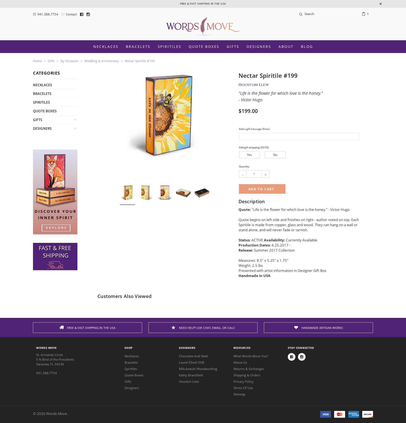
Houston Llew (189, 381)
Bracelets (42, 93)
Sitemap (239, 394)
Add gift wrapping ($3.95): (254, 147)
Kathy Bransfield (191, 375)
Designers (259, 46)
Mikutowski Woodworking (198, 369)
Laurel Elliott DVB (191, 362)
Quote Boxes (45, 111)
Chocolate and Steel (193, 356)
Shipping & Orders (246, 375)
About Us (240, 362)
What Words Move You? (250, 356)
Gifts (233, 46)
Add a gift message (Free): (254, 129)
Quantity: (244, 166)
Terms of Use (243, 388)
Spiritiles (41, 102)
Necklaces (42, 85)
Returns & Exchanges (248, 369)
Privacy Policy (243, 381)
